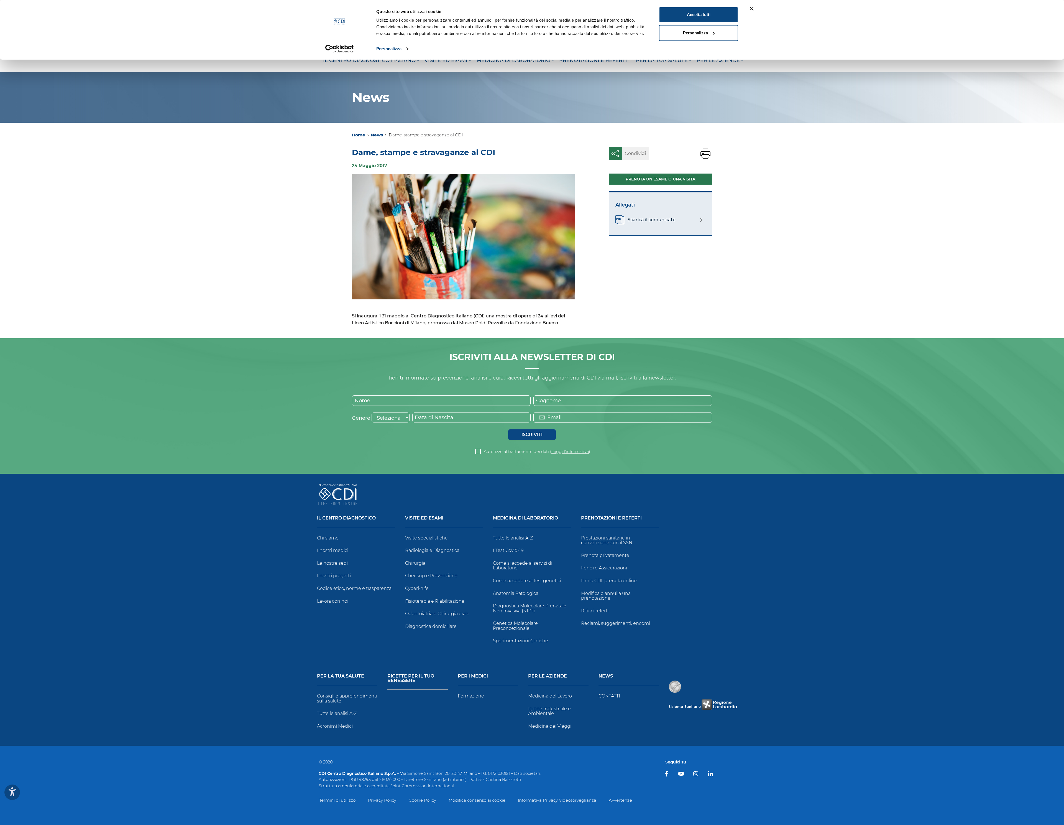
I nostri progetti (334, 575)
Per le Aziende (547, 676)
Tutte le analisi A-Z (513, 538)
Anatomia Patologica (515, 593)
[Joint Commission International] (675, 687)
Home (358, 135)
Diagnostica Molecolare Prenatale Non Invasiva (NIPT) (529, 608)
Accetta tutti (698, 14)
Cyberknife (417, 588)
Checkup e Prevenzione (431, 575)
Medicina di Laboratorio (525, 518)
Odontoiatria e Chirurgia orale (437, 613)
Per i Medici (473, 676)
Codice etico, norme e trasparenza (354, 588)
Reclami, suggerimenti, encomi (615, 623)
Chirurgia (415, 563)
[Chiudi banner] (752, 9)
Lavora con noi (332, 601)
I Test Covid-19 (508, 550)
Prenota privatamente (605, 555)
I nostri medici (332, 550)
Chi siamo (328, 538)
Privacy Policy (382, 800)
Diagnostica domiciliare (431, 626)
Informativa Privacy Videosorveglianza (557, 800)
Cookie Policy (422, 800)
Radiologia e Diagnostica (432, 550)
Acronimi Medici (335, 726)
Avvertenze (620, 800)
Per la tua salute (340, 676)
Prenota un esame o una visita (660, 179)
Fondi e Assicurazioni (604, 568)
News (377, 135)
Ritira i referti (594, 610)
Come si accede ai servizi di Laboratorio (522, 566)
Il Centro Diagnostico (346, 518)
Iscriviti (532, 434)
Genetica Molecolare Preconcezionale (515, 626)
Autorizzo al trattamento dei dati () (537, 451)
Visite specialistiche (426, 538)
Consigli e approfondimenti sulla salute (347, 698)
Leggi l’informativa (570, 451)
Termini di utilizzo (337, 800)
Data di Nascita (434, 417)
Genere (361, 418)
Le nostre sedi (332, 563)
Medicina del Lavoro (550, 696)
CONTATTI (609, 696)
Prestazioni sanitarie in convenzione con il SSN (606, 540)
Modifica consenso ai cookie (477, 800)
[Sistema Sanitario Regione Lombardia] (702, 704)
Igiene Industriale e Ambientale (549, 711)
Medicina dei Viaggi (549, 726)
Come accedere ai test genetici (527, 580)
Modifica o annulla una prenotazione (606, 596)
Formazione (471, 696)
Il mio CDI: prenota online (609, 580)
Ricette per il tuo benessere (410, 678)
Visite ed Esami (424, 518)
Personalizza (388, 48)
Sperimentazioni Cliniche (520, 640)
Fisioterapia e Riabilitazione (434, 601)
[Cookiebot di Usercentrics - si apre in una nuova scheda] (339, 49)
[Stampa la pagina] (705, 153)
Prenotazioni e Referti (611, 518)
